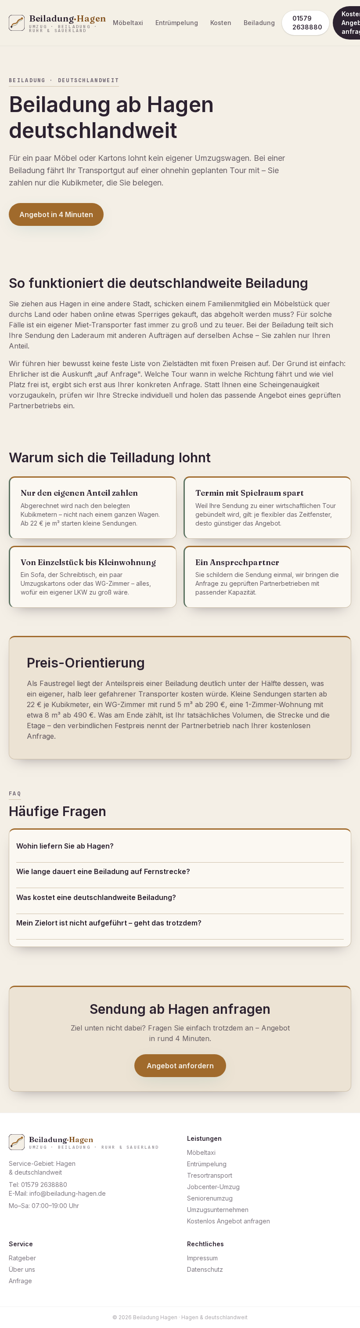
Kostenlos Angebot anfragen (228, 1221)
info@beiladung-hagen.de (67, 1193)
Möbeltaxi (128, 22)
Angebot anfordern (180, 1065)
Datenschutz (205, 1269)
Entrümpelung (176, 22)
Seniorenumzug (210, 1198)
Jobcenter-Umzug (213, 1186)
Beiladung (259, 22)
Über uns (22, 1269)
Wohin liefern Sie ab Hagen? (65, 846)
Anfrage (20, 1280)
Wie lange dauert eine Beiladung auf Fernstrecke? (103, 871)
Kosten (220, 22)
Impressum (202, 1258)
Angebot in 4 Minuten (56, 214)
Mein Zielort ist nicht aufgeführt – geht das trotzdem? (109, 922)
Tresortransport (209, 1175)
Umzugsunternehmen (217, 1209)
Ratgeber (22, 1258)
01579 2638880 (307, 23)
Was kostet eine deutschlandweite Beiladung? (96, 897)
